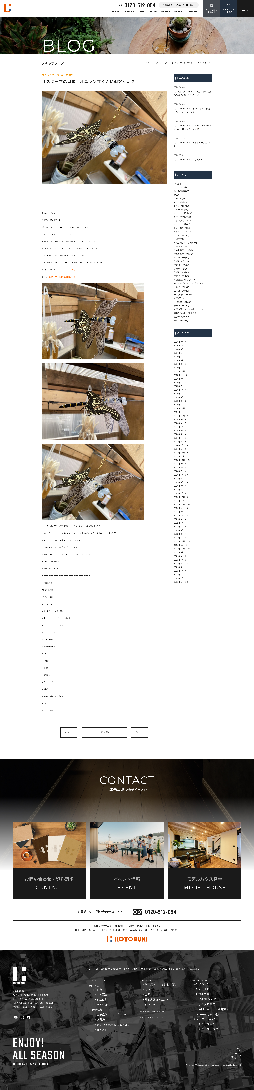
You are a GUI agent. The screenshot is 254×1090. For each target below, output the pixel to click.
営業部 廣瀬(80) (182, 272)
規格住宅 (150, 1004)
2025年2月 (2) (180, 401)
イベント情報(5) (181, 187)
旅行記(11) (179, 298)
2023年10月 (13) (182, 460)
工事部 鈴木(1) (181, 291)
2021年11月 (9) (181, 545)
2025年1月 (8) (180, 405)
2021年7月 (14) (181, 560)
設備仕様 (97, 1009)
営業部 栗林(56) (182, 276)
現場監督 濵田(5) (182, 302)
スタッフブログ (161, 63)
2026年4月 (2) (180, 357)
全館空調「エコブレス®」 (113, 1014)
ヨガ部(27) (179, 239)
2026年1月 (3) (180, 368)
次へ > (139, 732)
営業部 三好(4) (181, 257)
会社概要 (203, 989)
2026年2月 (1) (180, 364)
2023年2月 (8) (180, 489)
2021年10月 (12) (182, 549)
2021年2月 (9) (180, 578)
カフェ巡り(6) (180, 202)
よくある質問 (206, 1004)
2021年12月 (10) (182, 541)
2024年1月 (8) (180, 449)
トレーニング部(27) (183, 228)
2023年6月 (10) (181, 475)
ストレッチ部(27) (182, 224)
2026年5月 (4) (180, 353)
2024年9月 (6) (180, 419)
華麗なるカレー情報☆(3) (185, 313)
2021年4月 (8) (180, 571)
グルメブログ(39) (182, 206)
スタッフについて (204, 1019)
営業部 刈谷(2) (181, 265)
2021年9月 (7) (180, 552)
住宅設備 (102, 1029)
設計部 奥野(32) (181, 317)
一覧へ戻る (104, 732)
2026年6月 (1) (180, 349)
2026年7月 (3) (180, 345)
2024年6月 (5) (180, 430)
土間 (147, 994)
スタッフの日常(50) (183, 213)
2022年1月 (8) (180, 538)
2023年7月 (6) (180, 471)
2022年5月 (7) (180, 523)
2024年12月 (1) (181, 408)
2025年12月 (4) (181, 371)
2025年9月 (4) (180, 379)
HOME (116, 11)
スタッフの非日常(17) (184, 221)
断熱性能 (102, 1004)
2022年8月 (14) (181, 512)
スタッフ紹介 (206, 1024)
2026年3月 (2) (180, 360)
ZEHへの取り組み (209, 1014)
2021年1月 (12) (181, 582)
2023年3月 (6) (180, 486)
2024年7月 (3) (180, 427)
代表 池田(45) (180, 246)
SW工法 (102, 999)
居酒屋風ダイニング (157, 999)
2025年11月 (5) (181, 375)
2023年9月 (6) (180, 464)
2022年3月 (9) (180, 530)
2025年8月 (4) (180, 382)
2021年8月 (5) (180, 556)
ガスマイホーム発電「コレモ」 (116, 1024)
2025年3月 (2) (180, 397)
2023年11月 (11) (181, 456)
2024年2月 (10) (181, 445)
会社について (201, 984)
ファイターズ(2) (181, 235)
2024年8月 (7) (180, 423)
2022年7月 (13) (181, 515)
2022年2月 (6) (180, 534)
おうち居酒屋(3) (181, 191)
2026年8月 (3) (180, 342)
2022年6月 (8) (180, 519)
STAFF (178, 11)
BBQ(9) (177, 184)
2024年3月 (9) (180, 442)
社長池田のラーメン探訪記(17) (188, 309)
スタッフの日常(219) (183, 217)
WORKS (165, 11)
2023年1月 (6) (180, 493)
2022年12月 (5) (181, 497)
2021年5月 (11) (181, 567)
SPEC (143, 11)
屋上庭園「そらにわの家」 (161, 984)
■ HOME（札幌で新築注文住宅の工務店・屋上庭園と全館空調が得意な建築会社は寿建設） (144, 969)
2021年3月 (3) (180, 574)
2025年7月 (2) (180, 386)
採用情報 (203, 994)
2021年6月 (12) (181, 563)
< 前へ (68, 732)
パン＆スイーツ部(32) (184, 232)
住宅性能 (97, 989)
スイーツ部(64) (181, 209)
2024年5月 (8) (180, 434)
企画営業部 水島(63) (184, 250)
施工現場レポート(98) (184, 294)
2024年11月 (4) (181, 412)
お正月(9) (178, 195)
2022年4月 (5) (180, 526)
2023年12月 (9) (181, 453)
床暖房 (101, 1019)
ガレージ (150, 989)
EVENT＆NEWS (208, 999)
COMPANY (192, 11)
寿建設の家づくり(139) (185, 280)
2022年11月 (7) (181, 501)
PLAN (153, 11)
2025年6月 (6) (180, 390)
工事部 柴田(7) (181, 287)
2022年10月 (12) (182, 504)
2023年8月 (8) (180, 467)
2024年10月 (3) (181, 416)
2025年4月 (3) (180, 393)
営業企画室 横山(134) (185, 254)
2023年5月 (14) (181, 478)
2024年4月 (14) (181, 438)
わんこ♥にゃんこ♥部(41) (185, 243)
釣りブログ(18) (181, 320)
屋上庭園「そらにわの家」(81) (188, 283)
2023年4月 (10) (181, 482)
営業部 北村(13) (182, 269)
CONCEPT (129, 11)
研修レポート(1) (181, 305)
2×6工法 (102, 994)
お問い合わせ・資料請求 (213, 1009)
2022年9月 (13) (181, 508)
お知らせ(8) (179, 198)
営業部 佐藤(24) (181, 261)
